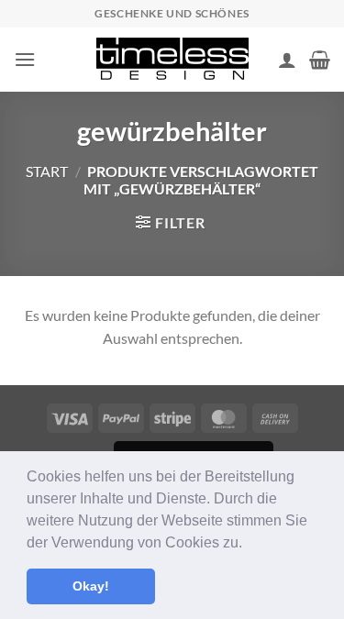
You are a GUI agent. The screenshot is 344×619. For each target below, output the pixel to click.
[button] (248, 544)
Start (47, 171)
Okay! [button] (90, 586)
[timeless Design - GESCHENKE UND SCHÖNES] (172, 60)
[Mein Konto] (287, 59)
